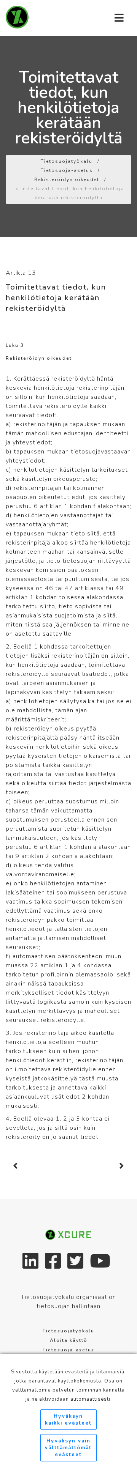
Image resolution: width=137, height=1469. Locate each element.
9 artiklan (29, 856)
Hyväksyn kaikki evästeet (68, 1419)
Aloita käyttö (69, 1340)
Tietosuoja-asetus (67, 170)
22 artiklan (46, 965)
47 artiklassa (84, 588)
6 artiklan (48, 506)
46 (49, 588)
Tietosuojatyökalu (66, 161)
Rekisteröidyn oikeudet (66, 179)
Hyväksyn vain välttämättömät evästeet (68, 1448)
